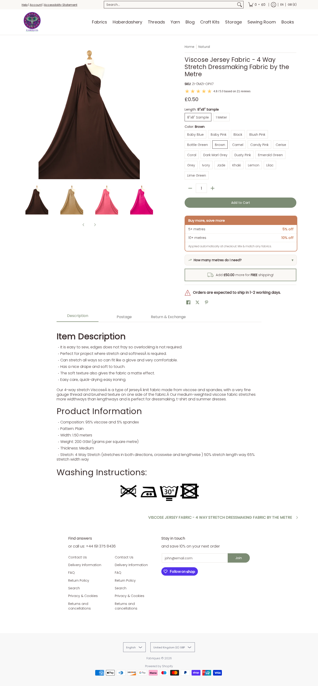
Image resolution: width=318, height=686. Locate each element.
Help (25, 5)
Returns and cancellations (79, 606)
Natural (204, 46)
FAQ (71, 572)
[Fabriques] (32, 22)
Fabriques (153, 658)
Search (74, 588)
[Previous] (25, 112)
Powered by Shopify (159, 666)
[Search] (239, 4)
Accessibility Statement (60, 5)
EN (282, 5)
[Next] (153, 112)
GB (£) (292, 5)
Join (238, 558)
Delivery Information (84, 565)
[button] (188, 302)
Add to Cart (240, 202)
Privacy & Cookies (83, 596)
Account (36, 5)
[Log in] (273, 4)
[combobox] (170, 4)
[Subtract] (190, 188)
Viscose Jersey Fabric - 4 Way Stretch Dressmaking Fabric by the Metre (220, 517)
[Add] (212, 188)
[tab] (77, 317)
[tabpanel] (159, 415)
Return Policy (78, 580)
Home (189, 46)
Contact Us (77, 557)
